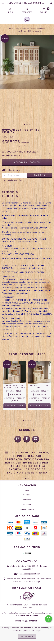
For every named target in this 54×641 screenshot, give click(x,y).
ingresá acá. (47, 613)
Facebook (27, 504)
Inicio (11, 29)
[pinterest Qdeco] (35, 439)
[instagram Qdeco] (17, 439)
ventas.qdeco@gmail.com (28, 574)
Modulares (41, 29)
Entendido (27, 636)
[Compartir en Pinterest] (17, 196)
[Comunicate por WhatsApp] (48, 618)
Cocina (32, 29)
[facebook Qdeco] (26, 439)
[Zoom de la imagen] (51, 37)
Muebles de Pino (21, 29)
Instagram (27, 499)
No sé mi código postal (12, 180)
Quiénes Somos (27, 509)
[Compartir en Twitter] (12, 196)
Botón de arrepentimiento (28, 615)
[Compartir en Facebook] (8, 196)
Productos (27, 494)
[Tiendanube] (27, 621)
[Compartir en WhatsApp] (3, 196)
